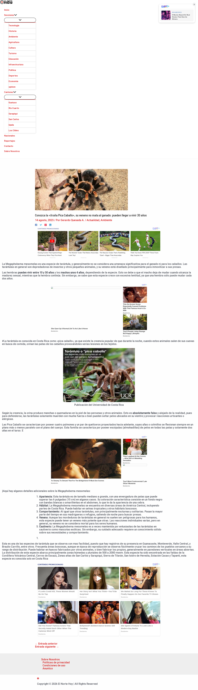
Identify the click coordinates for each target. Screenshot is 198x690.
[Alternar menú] (20, 20)
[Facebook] (36, 224)
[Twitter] (41, 224)
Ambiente (106, 220)
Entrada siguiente (47, 646)
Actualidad (93, 220)
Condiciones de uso (54, 665)
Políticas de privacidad (56, 662)
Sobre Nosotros (50, 659)
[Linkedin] (50, 224)
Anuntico (48, 668)
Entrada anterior (46, 643)
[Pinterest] (46, 224)
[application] (15, 15)
